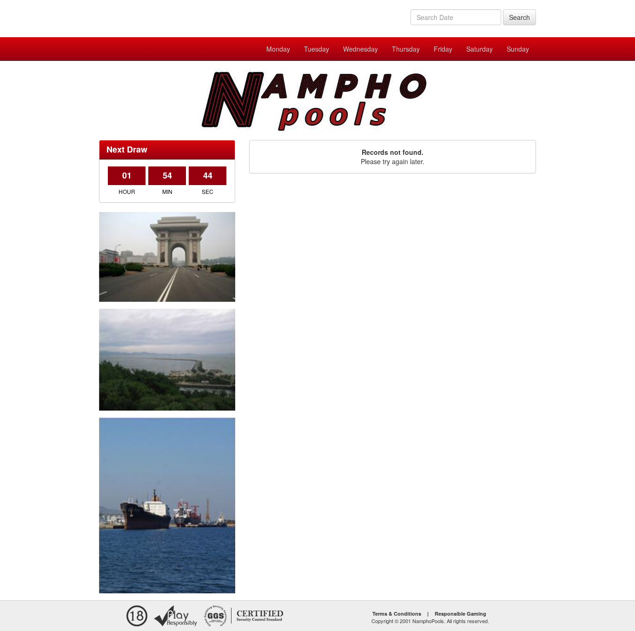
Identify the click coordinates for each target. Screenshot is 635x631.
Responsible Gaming (460, 613)
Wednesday (360, 48)
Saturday (479, 48)
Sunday (518, 48)
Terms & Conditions (396, 613)
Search (519, 17)
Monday (278, 48)
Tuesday (316, 48)
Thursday (406, 48)
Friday (443, 48)
